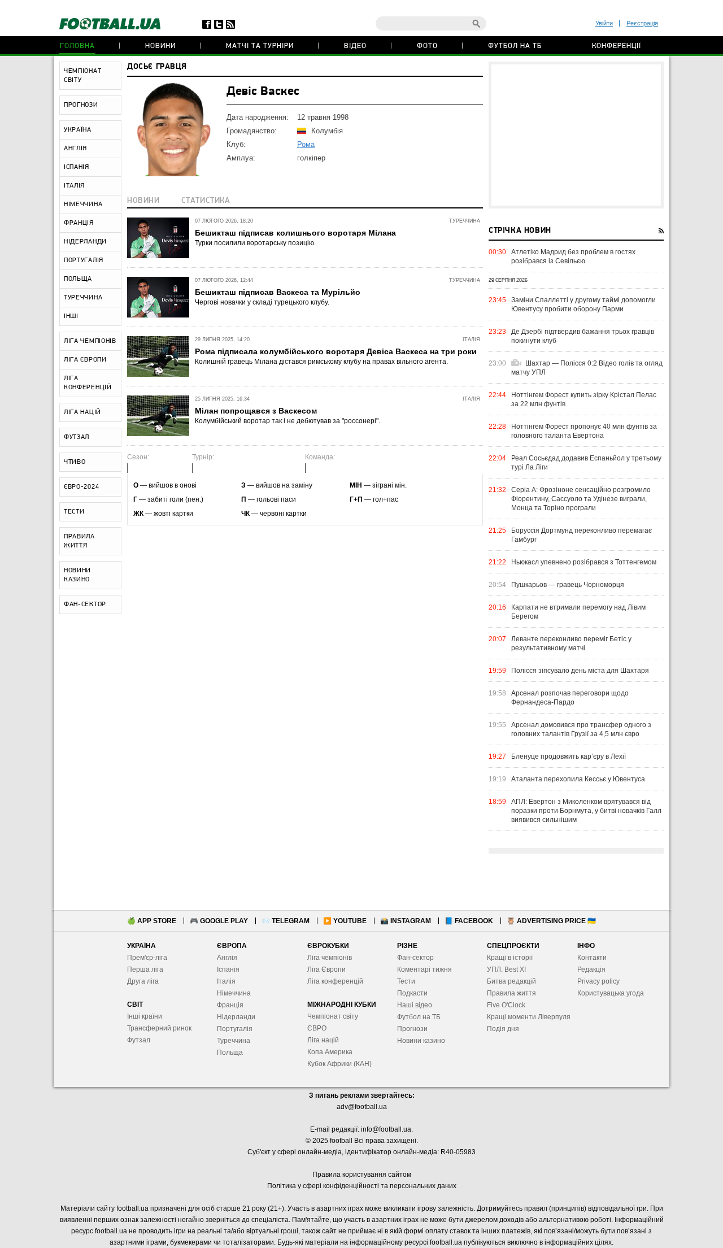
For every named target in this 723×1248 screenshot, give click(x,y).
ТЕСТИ (74, 511)
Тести (406, 981)
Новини (160, 46)
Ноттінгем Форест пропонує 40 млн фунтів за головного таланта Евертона (584, 431)
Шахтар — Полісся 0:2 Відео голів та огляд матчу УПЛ (587, 367)
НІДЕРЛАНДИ (85, 241)
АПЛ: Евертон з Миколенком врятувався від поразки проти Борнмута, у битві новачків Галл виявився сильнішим (586, 811)
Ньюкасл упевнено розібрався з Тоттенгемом (583, 562)
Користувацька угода (610, 993)
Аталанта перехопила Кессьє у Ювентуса (578, 779)
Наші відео (414, 1005)
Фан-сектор (415, 958)
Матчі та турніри (260, 46)
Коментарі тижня (424, 969)
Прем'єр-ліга (147, 958)
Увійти (604, 23)
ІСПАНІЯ (76, 167)
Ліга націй (323, 1040)
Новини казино (421, 1041)
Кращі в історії (510, 958)
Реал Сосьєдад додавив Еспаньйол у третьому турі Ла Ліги (586, 462)
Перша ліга (145, 969)
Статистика (205, 201)
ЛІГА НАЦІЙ (82, 412)
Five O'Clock (506, 1005)
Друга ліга (143, 981)
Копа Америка (329, 1052)
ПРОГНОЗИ (81, 105)
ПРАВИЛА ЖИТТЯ (79, 541)
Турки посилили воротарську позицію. (255, 243)
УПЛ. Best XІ (506, 969)
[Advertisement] (576, 135)
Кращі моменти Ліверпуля (528, 1017)
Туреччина (233, 1041)
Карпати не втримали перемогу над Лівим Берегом (578, 611)
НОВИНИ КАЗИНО (77, 575)
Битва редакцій (511, 981)
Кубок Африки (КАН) (339, 1064)
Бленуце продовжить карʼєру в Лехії (568, 756)
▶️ (345, 920)
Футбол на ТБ (515, 46)
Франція (230, 1005)
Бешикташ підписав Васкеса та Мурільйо (277, 292)
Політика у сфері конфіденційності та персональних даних (361, 1186)
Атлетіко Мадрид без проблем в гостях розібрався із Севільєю (573, 256)
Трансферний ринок (159, 1028)
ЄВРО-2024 (81, 487)
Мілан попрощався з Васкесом (256, 410)
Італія (226, 981)
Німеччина (234, 993)
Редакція (591, 969)
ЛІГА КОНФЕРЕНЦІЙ (88, 383)
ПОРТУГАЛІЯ (83, 260)
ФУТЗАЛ (76, 437)
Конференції (616, 46)
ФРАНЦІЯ (79, 223)
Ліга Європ (324, 969)
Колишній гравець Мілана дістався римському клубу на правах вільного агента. (321, 362)
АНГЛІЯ (75, 148)
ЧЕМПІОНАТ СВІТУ (82, 76)
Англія (227, 958)
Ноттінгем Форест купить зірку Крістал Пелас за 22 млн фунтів (583, 399)
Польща (230, 1052)
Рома (306, 144)
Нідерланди (236, 1017)
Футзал (138, 1040)
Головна (77, 46)
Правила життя (511, 993)
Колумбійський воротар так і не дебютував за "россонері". (287, 421)
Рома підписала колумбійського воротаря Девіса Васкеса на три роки (336, 351)
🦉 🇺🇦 (551, 920)
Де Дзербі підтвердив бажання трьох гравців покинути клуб (582, 336)
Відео (355, 46)
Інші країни (144, 1016)
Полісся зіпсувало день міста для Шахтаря (580, 671)
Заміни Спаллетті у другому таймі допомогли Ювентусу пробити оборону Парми (583, 304)
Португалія (234, 1029)
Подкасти (412, 993)
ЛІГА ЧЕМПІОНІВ (90, 341)
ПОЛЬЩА (78, 279)
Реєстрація (642, 23)
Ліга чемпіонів (329, 958)
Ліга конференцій (335, 981)
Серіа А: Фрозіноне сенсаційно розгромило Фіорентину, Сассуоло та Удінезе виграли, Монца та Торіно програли (581, 499)
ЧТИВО (75, 462)
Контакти (592, 958)
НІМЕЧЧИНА (83, 204)
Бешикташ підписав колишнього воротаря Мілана (295, 232)
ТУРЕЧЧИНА (83, 297)
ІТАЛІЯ (74, 185)
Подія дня (503, 1029)
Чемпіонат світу (332, 1016)
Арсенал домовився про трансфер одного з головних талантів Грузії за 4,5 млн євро (581, 729)
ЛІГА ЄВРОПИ (85, 359)
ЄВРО (316, 1028)
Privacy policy (598, 981)
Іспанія (228, 969)
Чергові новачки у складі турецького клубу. (262, 302)
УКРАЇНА (78, 130)
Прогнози (412, 1029)
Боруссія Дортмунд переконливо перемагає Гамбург (581, 535)
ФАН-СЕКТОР (85, 604)
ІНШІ (71, 316)
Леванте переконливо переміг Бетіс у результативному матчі (571, 643)
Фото (427, 46)
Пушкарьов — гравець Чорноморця (567, 585)
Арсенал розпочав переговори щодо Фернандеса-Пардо (570, 697)
